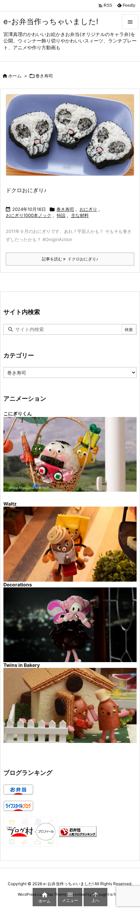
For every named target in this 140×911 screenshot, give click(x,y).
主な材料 (80, 215)
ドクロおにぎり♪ (26, 190)
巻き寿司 (65, 209)
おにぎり (88, 209)
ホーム (14, 75)
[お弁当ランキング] (78, 831)
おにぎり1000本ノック (28, 215)
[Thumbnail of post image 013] (72, 139)
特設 (61, 215)
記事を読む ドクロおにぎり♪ (70, 258)
